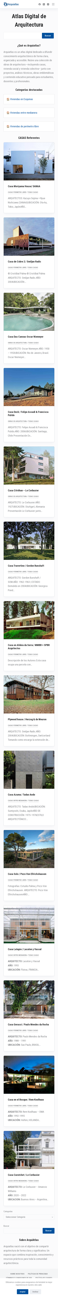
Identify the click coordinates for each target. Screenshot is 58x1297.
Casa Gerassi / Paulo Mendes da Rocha (28, 1024)
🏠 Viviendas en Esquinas (19, 99)
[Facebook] (40, 4)
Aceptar (22, 1292)
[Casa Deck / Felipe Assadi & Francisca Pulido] (29, 387)
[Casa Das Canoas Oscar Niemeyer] (29, 312)
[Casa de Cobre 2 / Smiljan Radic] (29, 236)
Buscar (48, 35)
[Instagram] (48, 4)
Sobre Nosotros (17, 1274)
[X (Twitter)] (44, 4)
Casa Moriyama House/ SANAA (24, 186)
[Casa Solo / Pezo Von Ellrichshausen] (29, 849)
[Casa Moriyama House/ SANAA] (29, 161)
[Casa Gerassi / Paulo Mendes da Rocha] (29, 999)
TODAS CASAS (33, 192)
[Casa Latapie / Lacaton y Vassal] (29, 924)
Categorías (8, 1211)
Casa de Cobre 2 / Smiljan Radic (24, 261)
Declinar (35, 1292)
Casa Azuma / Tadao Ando (21, 794)
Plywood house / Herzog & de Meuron (27, 719)
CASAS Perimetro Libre (17, 192)
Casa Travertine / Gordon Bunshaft (26, 565)
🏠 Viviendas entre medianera (21, 112)
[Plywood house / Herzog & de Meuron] (29, 694)
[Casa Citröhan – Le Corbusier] (29, 466)
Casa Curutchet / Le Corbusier (24, 1174)
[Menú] (53, 4)
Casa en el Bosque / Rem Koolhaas (26, 1099)
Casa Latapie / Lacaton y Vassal (25, 949)
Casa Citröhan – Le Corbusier (23, 490)
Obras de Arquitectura (17, 343)
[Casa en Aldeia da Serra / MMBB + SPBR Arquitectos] (29, 620)
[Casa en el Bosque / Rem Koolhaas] (29, 1075)
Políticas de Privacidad (38, 1274)
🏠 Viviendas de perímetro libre (22, 126)
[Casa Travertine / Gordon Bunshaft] (29, 541)
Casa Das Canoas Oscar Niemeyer (25, 336)
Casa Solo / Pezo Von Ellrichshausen (27, 873)
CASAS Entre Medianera (17, 801)
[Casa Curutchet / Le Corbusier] (29, 1150)
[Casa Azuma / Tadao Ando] (29, 770)
